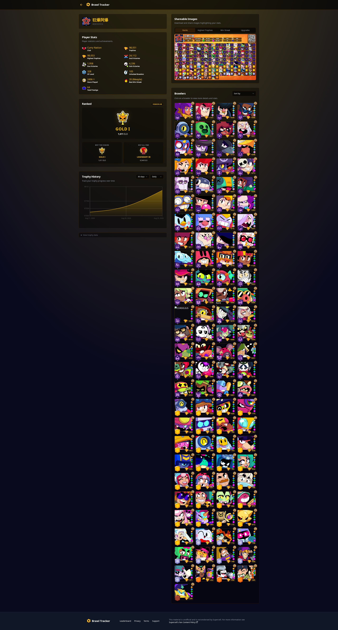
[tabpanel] (215, 57)
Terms (146, 621)
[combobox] (142, 177)
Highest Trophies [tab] (205, 30)
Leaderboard (125, 621)
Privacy (137, 621)
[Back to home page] (81, 4)
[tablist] (215, 30)
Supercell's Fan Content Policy (182, 622)
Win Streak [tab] (225, 30)
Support (155, 621)
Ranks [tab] (185, 30)
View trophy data (90, 235)
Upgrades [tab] (245, 30)
